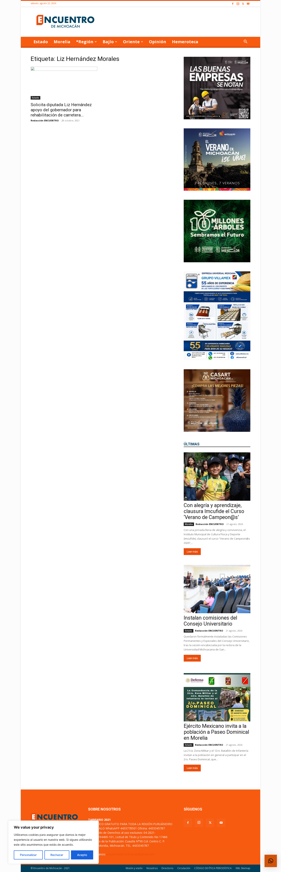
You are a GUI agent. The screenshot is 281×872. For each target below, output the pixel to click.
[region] (53, 842)
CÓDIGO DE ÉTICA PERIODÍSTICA (213, 868)
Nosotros (152, 868)
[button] (245, 42)
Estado (41, 41)
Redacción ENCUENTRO (45, 120)
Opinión (157, 41)
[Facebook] (232, 3)
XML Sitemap (243, 868)
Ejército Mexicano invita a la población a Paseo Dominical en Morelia (216, 732)
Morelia (62, 41)
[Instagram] (238, 3)
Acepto (82, 855)
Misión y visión (134, 868)
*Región (84, 41)
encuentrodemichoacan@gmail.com (130, 854)
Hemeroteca (185, 41)
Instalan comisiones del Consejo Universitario (210, 621)
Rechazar (56, 855)
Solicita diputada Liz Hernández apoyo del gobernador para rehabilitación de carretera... (61, 109)
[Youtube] (248, 3)
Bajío (108, 41)
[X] (243, 3)
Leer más (192, 551)
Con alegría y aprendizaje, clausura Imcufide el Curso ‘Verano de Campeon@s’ (214, 511)
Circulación (183, 868)
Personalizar (28, 855)
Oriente (131, 41)
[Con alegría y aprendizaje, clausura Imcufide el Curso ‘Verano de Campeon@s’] (217, 476)
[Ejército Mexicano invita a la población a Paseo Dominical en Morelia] (217, 697)
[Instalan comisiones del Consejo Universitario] (217, 589)
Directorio (167, 868)
